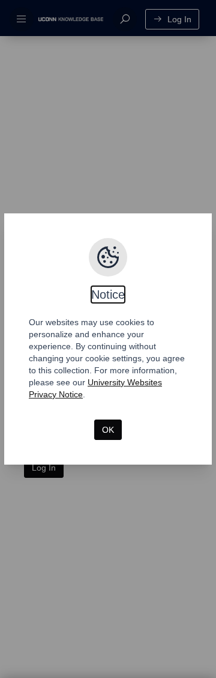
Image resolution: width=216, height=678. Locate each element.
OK (108, 430)
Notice (108, 294)
